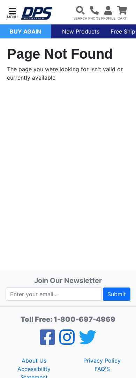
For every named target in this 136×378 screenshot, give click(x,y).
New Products (80, 31)
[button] (12, 12)
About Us (34, 360)
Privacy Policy (102, 360)
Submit (116, 294)
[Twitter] (87, 341)
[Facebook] (47, 341)
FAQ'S (102, 368)
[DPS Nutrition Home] (36, 13)
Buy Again (25, 31)
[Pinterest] (67, 341)
